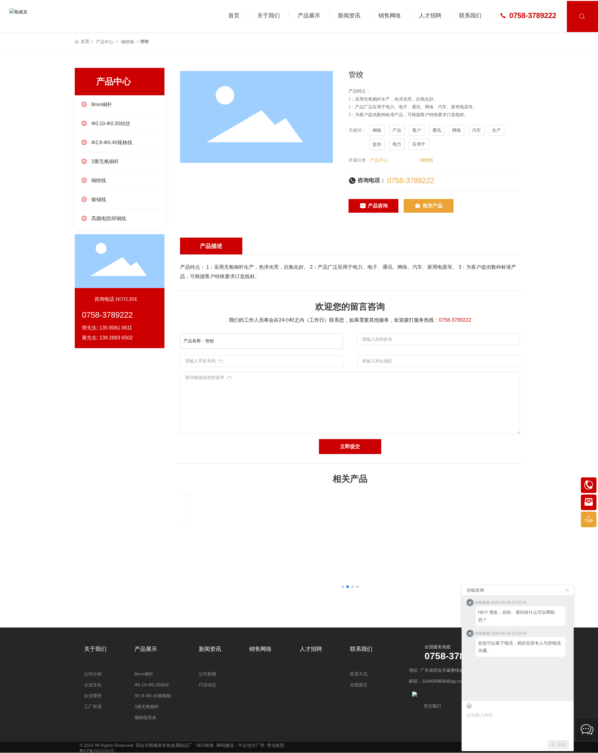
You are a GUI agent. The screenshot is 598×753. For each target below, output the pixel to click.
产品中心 (104, 41)
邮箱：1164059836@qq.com (437, 681)
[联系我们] (361, 659)
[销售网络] (260, 659)
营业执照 (275, 745)
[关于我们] (95, 659)
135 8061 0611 (115, 327)
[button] (342, 586)
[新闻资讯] (210, 659)
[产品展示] (146, 659)
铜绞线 (127, 41)
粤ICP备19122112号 (96, 751)
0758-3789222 (410, 180)
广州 (260, 745)
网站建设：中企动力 (236, 745)
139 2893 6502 (116, 337)
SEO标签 (205, 745)
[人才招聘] (311, 659)
